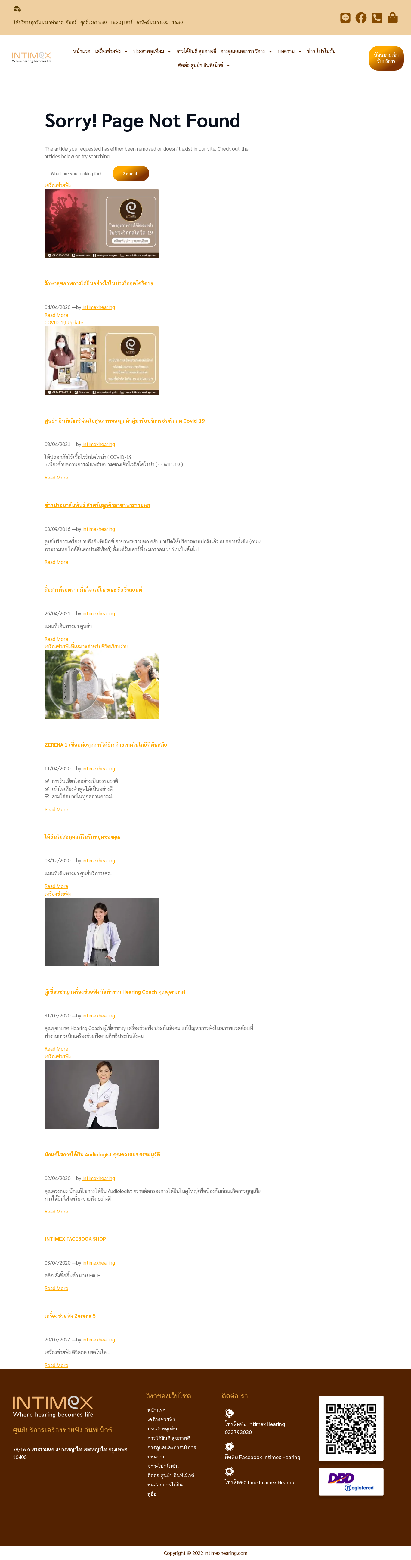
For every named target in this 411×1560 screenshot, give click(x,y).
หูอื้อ (152, 1494)
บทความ (286, 51)
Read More (56, 314)
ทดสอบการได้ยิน (165, 1484)
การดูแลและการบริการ (243, 51)
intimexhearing (98, 307)
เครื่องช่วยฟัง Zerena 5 (70, 1315)
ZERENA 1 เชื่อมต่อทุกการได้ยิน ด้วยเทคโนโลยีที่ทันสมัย (106, 744)
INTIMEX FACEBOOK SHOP (75, 1238)
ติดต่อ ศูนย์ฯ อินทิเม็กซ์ (200, 65)
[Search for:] (79, 173)
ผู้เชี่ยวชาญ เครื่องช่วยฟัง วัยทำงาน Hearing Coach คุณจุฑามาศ (115, 991)
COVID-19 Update (64, 322)
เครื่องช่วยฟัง (108, 51)
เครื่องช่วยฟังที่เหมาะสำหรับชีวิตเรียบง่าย (86, 646)
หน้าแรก (81, 51)
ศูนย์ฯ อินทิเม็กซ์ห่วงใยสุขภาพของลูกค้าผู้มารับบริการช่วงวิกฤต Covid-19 (125, 420)
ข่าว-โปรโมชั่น (321, 51)
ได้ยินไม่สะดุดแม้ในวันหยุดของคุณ (83, 836)
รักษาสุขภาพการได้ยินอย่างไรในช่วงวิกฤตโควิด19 (99, 283)
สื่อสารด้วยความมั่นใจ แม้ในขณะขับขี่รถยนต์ (93, 589)
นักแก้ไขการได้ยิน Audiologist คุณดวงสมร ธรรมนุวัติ (102, 1154)
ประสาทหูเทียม (148, 51)
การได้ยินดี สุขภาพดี (196, 51)
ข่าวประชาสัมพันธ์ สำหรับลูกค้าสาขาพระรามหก (97, 505)
